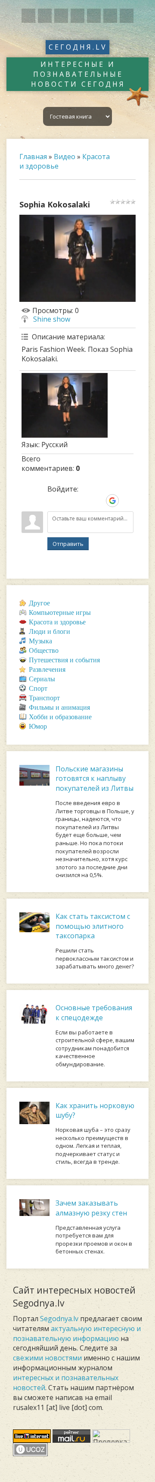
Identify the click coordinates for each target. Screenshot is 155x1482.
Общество (44, 650)
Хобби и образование (60, 717)
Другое (39, 603)
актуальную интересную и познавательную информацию (77, 1333)
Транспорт (44, 698)
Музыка (40, 641)
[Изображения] (65, 405)
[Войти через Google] (112, 500)
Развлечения (47, 669)
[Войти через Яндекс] (97, 500)
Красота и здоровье (57, 622)
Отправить (68, 544)
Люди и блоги (49, 631)
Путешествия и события (64, 660)
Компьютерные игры (60, 612)
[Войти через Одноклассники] (127, 500)
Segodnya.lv (59, 1318)
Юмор (38, 726)
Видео (64, 156)
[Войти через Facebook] (83, 500)
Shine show (51, 319)
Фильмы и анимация (59, 707)
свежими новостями (47, 1358)
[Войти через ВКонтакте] (68, 500)
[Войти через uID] (53, 500)
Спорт (38, 688)
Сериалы (42, 679)
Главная (33, 156)
